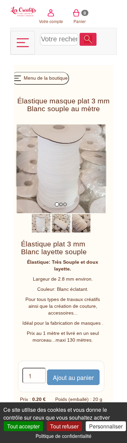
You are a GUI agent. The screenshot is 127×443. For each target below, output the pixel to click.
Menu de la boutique (45, 78)
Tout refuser (64, 426)
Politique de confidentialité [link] (63, 435)
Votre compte (51, 21)
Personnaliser (106, 426)
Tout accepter (23, 426)
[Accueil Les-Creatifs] (23, 11)
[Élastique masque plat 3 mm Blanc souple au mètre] (41, 222)
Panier (79, 17)
